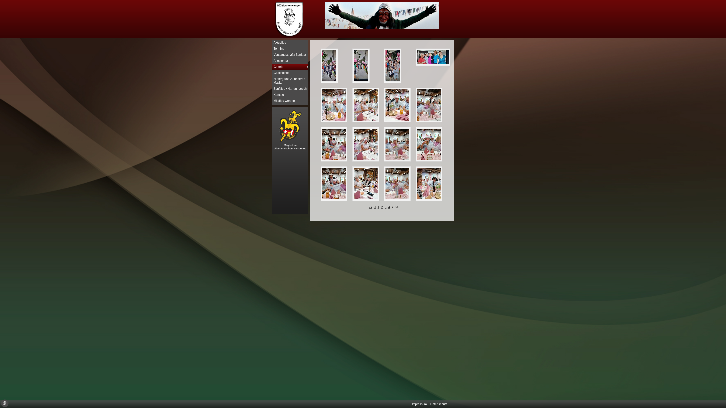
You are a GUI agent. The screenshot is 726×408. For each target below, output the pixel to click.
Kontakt (279, 94)
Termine (279, 48)
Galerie (278, 66)
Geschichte (281, 72)
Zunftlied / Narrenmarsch (290, 88)
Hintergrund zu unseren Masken (289, 80)
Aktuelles (280, 42)
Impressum (419, 404)
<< (370, 207)
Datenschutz (438, 404)
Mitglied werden (284, 100)
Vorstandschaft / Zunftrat (290, 54)
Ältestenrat (281, 60)
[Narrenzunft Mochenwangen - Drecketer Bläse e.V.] (289, 36)
